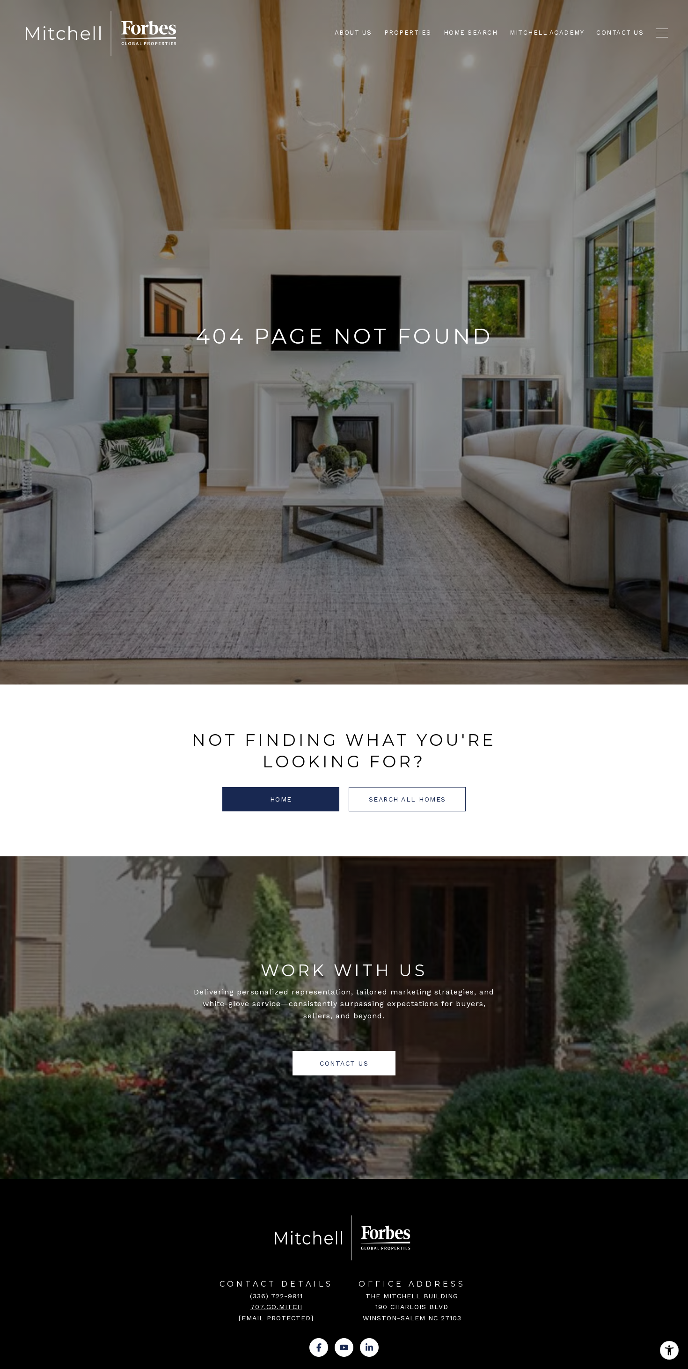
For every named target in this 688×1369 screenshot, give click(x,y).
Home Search (471, 32)
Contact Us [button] (344, 1063)
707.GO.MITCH (276, 1306)
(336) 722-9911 (276, 1296)
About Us (353, 32)
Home (281, 799)
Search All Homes (407, 799)
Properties (408, 32)
